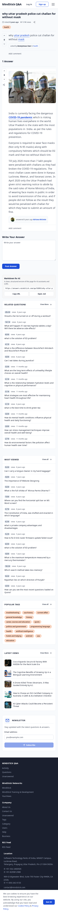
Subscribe (30, 745)
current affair (42, 612)
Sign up (42, 4)
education (10, 640)
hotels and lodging (13, 636)
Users (4, 828)
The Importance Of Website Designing (21, 480)
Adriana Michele (39, 219)
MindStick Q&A (12, 4)
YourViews (6, 796)
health (6, 27)
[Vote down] (4, 44)
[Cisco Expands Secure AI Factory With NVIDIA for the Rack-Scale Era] (7, 662)
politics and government (16, 626)
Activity (5, 768)
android (29, 636)
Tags (4, 819)
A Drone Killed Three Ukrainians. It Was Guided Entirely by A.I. (31, 684)
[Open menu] (53, 4)
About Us (6, 807)
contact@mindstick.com (14, 887)
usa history (28, 612)
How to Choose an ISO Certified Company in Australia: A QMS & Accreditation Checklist (33, 694)
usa (38, 636)
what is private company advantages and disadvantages (23, 526)
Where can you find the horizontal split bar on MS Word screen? (27, 501)
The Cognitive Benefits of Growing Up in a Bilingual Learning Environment (32, 673)
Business (6, 836)
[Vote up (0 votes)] (4, 35)
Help (4, 832)
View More (44, 304)
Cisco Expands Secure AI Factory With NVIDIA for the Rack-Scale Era (30, 663)
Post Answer (11, 266)
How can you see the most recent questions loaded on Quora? (28, 590)
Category (6, 823)
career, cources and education (18, 622)
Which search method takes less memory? (23, 570)
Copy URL (16, 294)
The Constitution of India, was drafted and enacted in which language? (28, 514)
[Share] (34, 22)
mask (21, 39)
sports (37, 622)
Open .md (42, 294)
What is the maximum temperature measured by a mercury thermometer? (27, 558)
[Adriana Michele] (12, 219)
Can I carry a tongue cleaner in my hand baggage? (27, 471)
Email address (10, 732)
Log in (29, 4)
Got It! (49, 902)
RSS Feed (6, 847)
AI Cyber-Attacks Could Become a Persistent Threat (33, 704)
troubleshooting (12, 612)
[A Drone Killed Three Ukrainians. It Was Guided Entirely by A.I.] (7, 683)
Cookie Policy (24, 905)
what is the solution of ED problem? (20, 547)
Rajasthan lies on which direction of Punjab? (24, 580)
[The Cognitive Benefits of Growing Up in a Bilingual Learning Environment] (7, 673)
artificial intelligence (24, 631)
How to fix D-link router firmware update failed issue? (28, 538)
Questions (6, 772)
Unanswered (8, 776)
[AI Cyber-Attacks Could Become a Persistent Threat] (7, 704)
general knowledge (14, 617)
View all (45, 459)
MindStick (6, 788)
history (29, 617)
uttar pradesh (22, 35)
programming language (40, 626)
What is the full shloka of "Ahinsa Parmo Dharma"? (27, 490)
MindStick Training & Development (18, 792)
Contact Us (7, 811)
